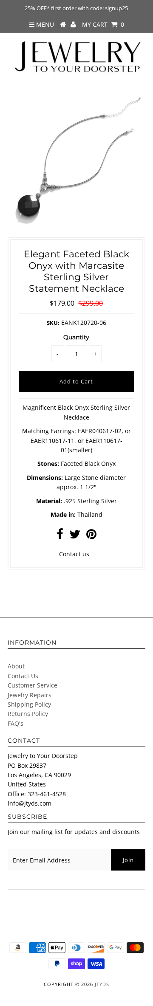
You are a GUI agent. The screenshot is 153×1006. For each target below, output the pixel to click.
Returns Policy (28, 714)
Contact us (74, 554)
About (16, 666)
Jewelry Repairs (29, 695)
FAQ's (15, 723)
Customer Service (32, 685)
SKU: (53, 323)
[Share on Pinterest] (91, 536)
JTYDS (102, 984)
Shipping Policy (29, 704)
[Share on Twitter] (74, 536)
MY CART (103, 24)
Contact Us (23, 676)
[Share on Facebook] (60, 536)
